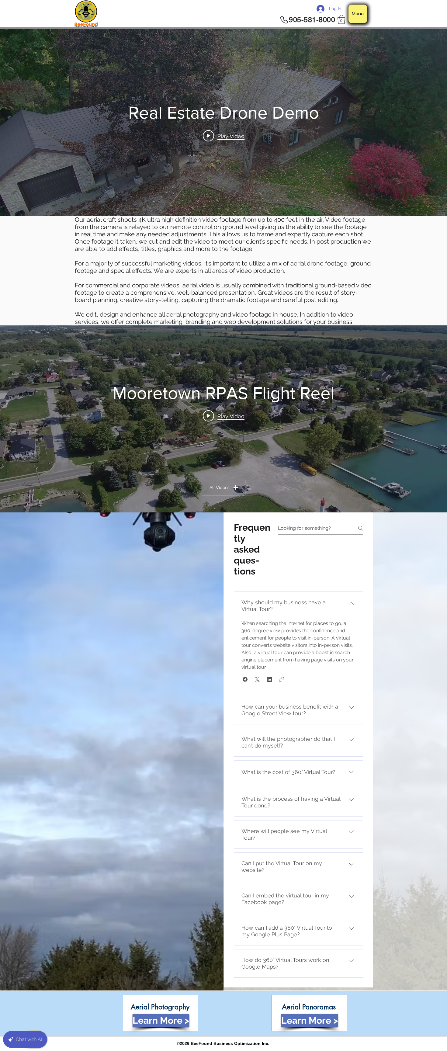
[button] (341, 19)
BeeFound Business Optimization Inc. (230, 1043)
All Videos (220, 487)
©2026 (184, 1043)
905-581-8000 (312, 20)
